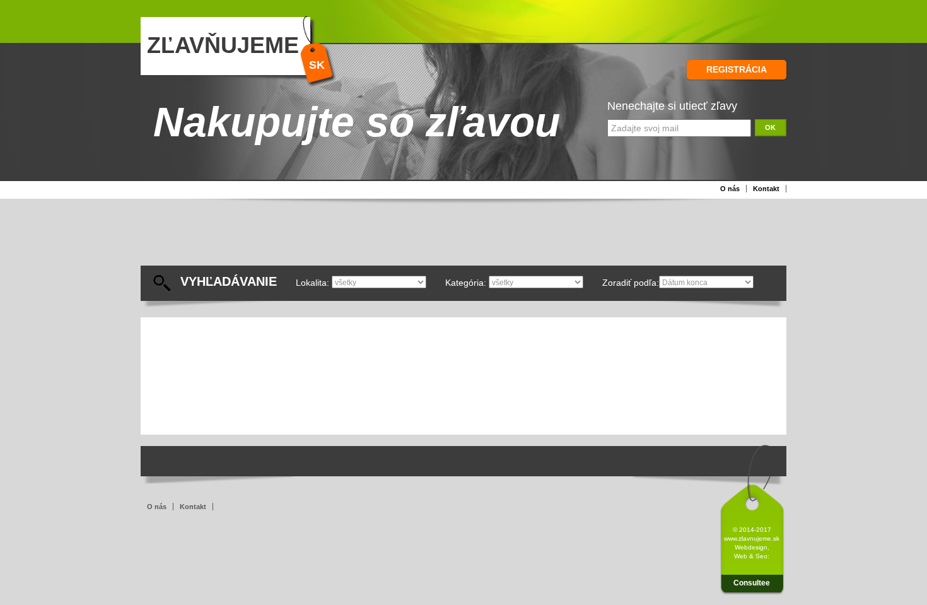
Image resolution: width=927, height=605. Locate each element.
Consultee (751, 583)
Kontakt (766, 188)
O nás (730, 188)
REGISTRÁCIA (736, 69)
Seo (761, 556)
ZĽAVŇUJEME (223, 45)
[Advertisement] (446, 237)
